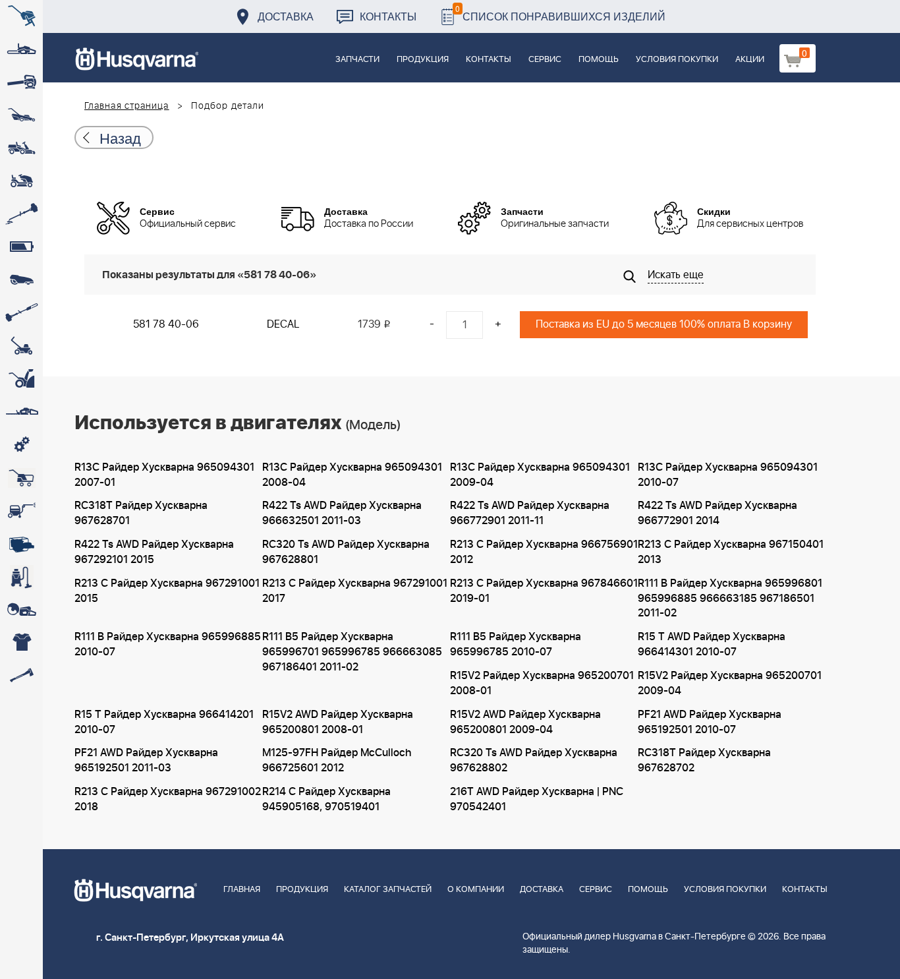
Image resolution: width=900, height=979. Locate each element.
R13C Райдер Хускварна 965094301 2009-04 (540, 475)
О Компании (475, 889)
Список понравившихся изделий (560, 13)
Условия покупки (677, 59)
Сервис (544, 59)
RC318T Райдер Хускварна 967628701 (141, 513)
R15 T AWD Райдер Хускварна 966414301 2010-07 (711, 644)
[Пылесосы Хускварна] (21, 576)
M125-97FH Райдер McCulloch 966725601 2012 (336, 760)
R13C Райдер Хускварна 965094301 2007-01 (164, 475)
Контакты (388, 16)
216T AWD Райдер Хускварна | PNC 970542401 (536, 799)
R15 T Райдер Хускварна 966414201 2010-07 (164, 722)
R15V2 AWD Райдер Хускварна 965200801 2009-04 (525, 722)
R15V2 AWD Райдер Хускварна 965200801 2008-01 (337, 722)
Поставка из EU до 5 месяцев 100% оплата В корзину (664, 324)
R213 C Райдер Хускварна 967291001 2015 (167, 591)
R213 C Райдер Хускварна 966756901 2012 (544, 552)
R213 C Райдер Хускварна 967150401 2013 (731, 552)
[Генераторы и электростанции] (21, 477)
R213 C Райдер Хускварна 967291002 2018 (167, 799)
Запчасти (357, 59)
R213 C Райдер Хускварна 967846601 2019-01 (544, 591)
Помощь (598, 59)
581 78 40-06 (166, 324)
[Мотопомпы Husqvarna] (21, 543)
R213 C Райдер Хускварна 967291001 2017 (354, 591)
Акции (749, 59)
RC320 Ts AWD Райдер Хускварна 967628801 (346, 552)
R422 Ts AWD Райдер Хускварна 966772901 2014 (717, 513)
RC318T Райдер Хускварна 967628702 (704, 760)
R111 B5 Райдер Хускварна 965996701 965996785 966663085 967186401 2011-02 (352, 652)
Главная (241, 889)
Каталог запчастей (388, 889)
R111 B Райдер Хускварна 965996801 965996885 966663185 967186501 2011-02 (730, 599)
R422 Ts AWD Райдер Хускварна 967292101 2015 (154, 552)
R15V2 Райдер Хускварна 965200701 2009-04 (730, 683)
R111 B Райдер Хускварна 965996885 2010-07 (167, 644)
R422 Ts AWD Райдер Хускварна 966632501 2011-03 (342, 513)
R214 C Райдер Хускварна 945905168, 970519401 (326, 799)
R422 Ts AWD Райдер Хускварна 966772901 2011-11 (529, 513)
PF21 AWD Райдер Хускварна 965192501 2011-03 (146, 760)
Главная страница (126, 106)
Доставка (286, 16)
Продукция (423, 59)
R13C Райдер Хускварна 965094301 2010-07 (728, 475)
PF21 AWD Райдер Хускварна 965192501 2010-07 (709, 722)
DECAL (283, 324)
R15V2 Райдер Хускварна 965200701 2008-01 (542, 683)
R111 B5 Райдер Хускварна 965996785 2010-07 (515, 644)
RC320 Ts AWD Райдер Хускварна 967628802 (533, 760)
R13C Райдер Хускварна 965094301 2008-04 (352, 475)
